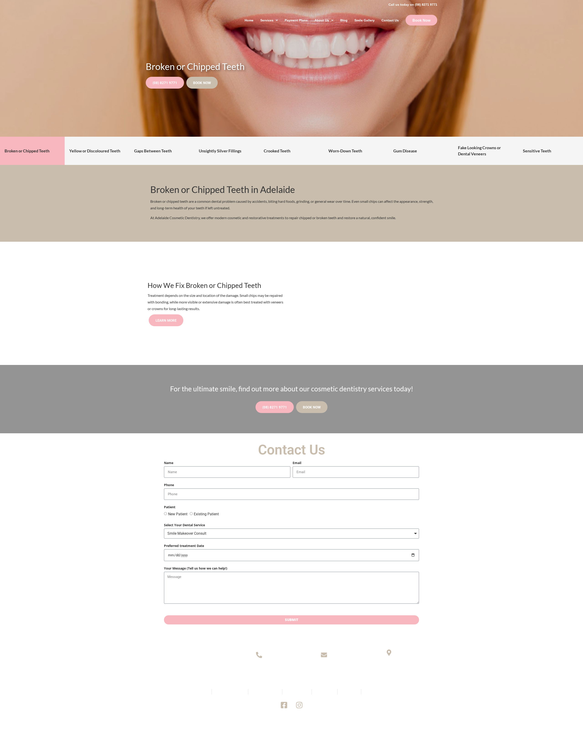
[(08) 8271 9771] (259, 655)
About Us (322, 20)
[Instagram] (299, 705)
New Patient (177, 514)
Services (267, 20)
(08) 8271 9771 (259, 669)
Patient (169, 507)
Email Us (324, 669)
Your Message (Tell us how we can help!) (195, 568)
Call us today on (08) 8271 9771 (413, 4)
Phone (169, 485)
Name (168, 463)
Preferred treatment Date (184, 546)
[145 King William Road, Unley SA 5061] (389, 652)
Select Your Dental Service (184, 525)
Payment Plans (296, 20)
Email (297, 463)
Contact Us (390, 20)
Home (249, 20)
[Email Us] (324, 655)
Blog (344, 20)
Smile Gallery (364, 20)
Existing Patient (206, 514)
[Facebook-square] (284, 705)
